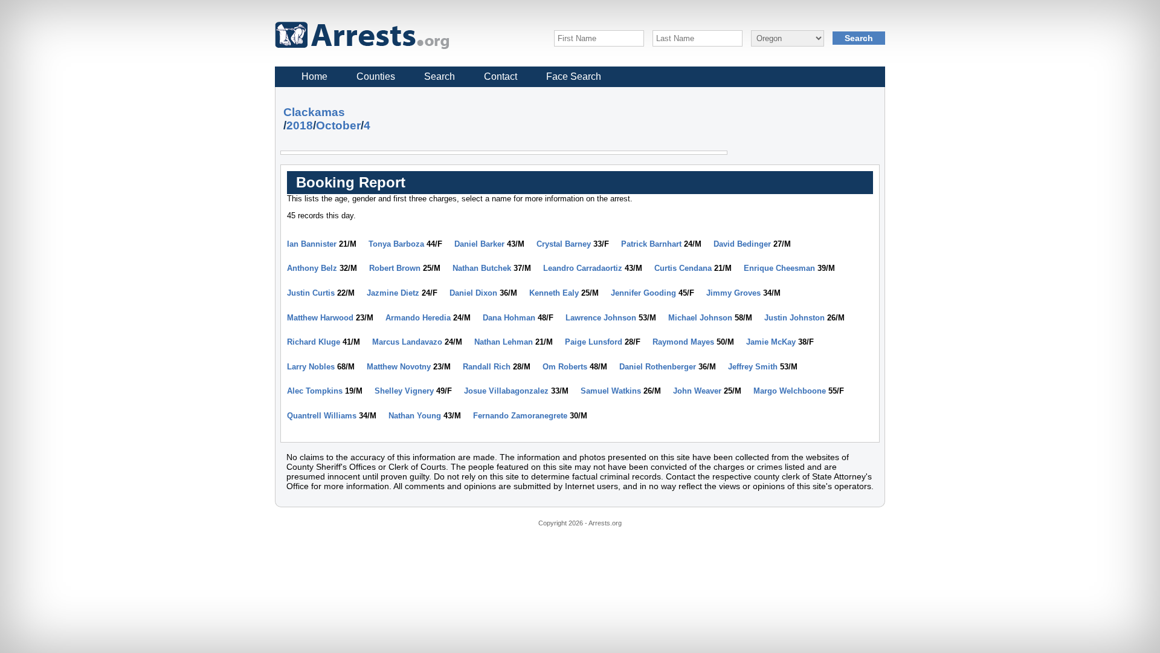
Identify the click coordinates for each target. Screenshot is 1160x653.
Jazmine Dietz (393, 292)
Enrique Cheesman (779, 268)
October (338, 125)
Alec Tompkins (315, 390)
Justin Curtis (311, 292)
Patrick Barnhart (651, 244)
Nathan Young (414, 415)
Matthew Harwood (320, 317)
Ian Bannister (312, 244)
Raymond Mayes (683, 341)
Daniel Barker (479, 244)
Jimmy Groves (733, 292)
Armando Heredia (418, 317)
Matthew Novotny (399, 366)
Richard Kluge (313, 341)
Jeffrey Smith (753, 366)
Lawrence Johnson (601, 317)
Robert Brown (394, 268)
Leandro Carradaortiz (582, 268)
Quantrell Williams (321, 415)
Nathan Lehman (503, 341)
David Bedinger (742, 244)
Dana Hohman (509, 317)
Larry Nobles (311, 366)
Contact (500, 76)
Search (439, 76)
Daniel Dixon (473, 292)
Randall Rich (487, 366)
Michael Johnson (700, 317)
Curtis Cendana (683, 268)
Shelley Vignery (404, 390)
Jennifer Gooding (643, 292)
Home (314, 76)
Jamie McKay (771, 341)
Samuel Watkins (611, 390)
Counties (375, 76)
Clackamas (314, 112)
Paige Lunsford (593, 341)
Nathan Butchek (482, 268)
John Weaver (697, 390)
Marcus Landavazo (407, 341)
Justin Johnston (794, 317)
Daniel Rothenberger (657, 366)
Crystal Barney (563, 244)
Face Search (573, 76)
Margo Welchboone (789, 390)
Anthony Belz (312, 268)
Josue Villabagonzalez (506, 390)
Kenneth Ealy (554, 292)
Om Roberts (565, 366)
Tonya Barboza (396, 244)
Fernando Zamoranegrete (520, 415)
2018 (299, 125)
